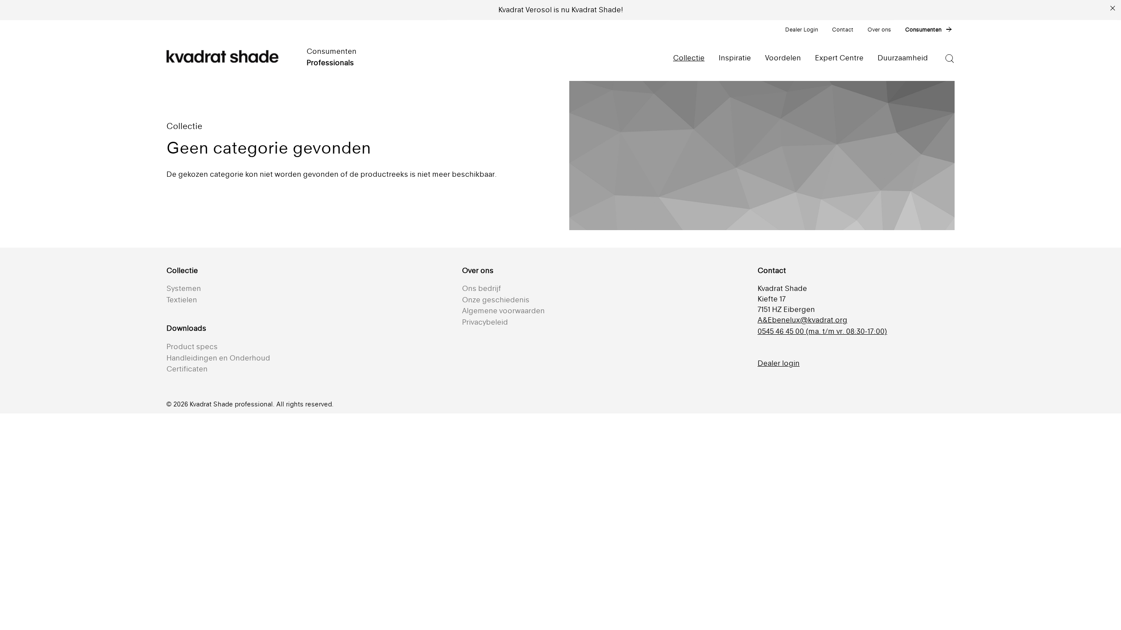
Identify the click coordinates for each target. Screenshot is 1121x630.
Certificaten (187, 368)
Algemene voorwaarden (503, 310)
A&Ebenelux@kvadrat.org (802, 319)
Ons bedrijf (481, 288)
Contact (842, 29)
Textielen (181, 299)
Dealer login (779, 363)
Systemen (183, 288)
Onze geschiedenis (495, 299)
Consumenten (923, 29)
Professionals (330, 62)
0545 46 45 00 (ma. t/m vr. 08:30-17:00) (822, 331)
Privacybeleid (485, 322)
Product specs (192, 346)
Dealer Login (801, 29)
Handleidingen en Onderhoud (218, 358)
